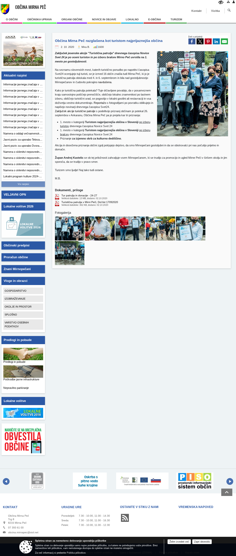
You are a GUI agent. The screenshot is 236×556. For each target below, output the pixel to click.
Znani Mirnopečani (17, 269)
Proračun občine (16, 257)
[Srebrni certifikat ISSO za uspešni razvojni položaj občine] (37, 481)
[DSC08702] (100, 228)
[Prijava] (233, 1)
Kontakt (196, 10)
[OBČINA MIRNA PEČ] (4, 9)
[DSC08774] (130, 228)
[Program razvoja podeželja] (142, 481)
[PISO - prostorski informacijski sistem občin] (194, 481)
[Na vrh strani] (226, 492)
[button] (6, 481)
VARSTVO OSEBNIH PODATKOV (17, 324)
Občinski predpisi (17, 245)
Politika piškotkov (76, 552)
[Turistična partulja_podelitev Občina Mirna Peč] (70, 228)
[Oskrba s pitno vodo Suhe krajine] (90, 481)
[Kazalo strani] (228, 1)
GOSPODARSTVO (15, 290)
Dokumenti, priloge (69, 190)
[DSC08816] (69, 253)
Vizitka (215, 10)
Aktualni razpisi (15, 75)
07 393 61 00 (16, 527)
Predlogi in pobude (18, 340)
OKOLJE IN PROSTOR (18, 306)
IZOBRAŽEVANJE (15, 298)
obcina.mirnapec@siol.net (23, 532)
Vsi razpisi (23, 184)
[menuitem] (11, 20)
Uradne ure (71, 507)
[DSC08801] (190, 228)
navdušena (104, 82)
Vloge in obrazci (15, 281)
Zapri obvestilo (202, 541)
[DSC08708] (161, 228)
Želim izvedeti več (179, 541)
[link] (192, 41)
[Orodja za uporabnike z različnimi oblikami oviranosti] (220, 2)
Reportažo (100, 102)
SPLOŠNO (11, 314)
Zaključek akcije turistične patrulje (75, 111)
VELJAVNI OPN (15, 194)
